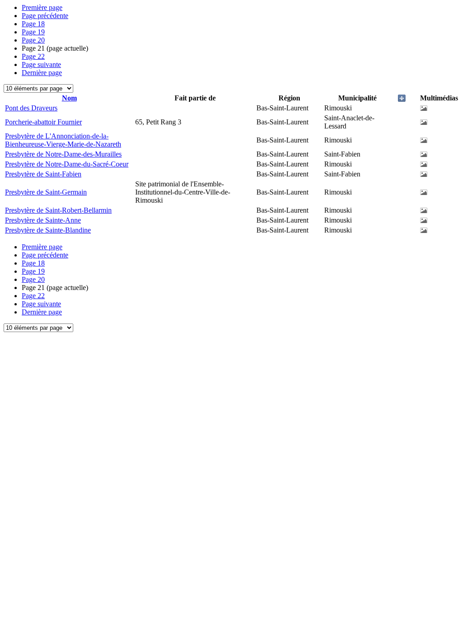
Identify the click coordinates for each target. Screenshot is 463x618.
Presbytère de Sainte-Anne (43, 220)
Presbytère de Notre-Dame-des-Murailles (63, 154)
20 (33, 40)
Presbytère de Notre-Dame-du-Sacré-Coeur (66, 164)
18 (33, 24)
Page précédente (45, 15)
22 (33, 56)
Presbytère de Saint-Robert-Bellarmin (58, 210)
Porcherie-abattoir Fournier (43, 122)
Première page (42, 7)
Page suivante (41, 64)
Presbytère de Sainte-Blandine (48, 230)
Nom (69, 98)
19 (33, 32)
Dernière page (42, 72)
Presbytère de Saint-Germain (46, 192)
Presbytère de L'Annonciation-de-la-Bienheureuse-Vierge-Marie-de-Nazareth (63, 140)
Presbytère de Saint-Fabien (43, 174)
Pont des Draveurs (31, 108)
